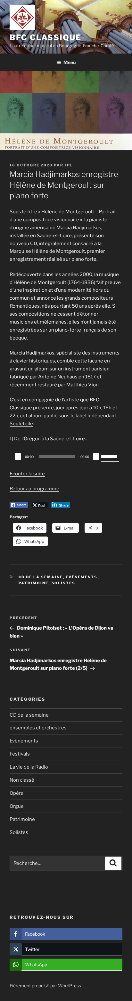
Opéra (16, 793)
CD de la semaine (41, 577)
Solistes (64, 583)
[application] (66, 456)
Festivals (20, 754)
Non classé (22, 780)
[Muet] (96, 456)
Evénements (82, 577)
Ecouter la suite (27, 474)
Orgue (17, 806)
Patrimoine (34, 583)
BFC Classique (45, 37)
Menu (69, 62)
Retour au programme (34, 489)
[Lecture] (18, 456)
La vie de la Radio (29, 767)
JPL (69, 165)
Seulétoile (21, 424)
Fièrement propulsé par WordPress (45, 985)
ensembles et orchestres (38, 728)
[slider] (110, 456)
